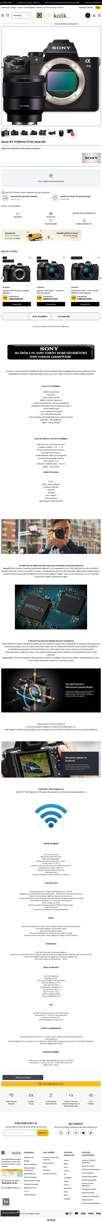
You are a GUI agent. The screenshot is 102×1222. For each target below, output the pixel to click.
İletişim (21, 7)
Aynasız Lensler (88, 1166)
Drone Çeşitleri (87, 1173)
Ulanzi (66, 1185)
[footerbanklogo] (83, 1213)
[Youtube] (83, 1132)
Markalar (39, 7)
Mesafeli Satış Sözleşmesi (29, 1169)
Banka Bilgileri (30, 7)
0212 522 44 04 (86, 7)
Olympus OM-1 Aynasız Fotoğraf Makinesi (16, 291)
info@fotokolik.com (12, 1188)
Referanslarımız (30, 1188)
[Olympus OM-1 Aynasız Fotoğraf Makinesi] (17, 271)
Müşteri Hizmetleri (31, 1184)
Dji (65, 1174)
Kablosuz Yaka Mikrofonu (87, 1184)
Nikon (66, 1164)
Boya (66, 1195)
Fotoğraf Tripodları (89, 1189)
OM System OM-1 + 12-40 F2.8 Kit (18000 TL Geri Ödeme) (84, 291)
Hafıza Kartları (87, 1200)
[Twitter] (75, 1132)
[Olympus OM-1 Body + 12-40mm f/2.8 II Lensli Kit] (51, 271)
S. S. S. (26, 1191)
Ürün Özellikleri (40, 316)
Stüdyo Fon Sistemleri (90, 1196)
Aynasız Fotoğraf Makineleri (88, 1161)
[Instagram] (60, 1132)
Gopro (66, 1181)
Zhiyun (66, 1171)
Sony (66, 1167)
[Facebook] (68, 1132)
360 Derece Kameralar (91, 1169)
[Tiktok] (90, 1132)
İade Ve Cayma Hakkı (32, 1180)
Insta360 (67, 1178)
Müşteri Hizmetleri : (11, 1181)
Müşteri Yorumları (50, 1174)
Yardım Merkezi (30, 1195)
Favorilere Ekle (30, 258)
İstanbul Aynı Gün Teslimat (54, 7)
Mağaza (14, 7)
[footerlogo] (12, 1152)
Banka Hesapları (30, 1164)
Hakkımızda (5, 7)
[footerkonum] (12, 1173)
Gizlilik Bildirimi (29, 1174)
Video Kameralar (88, 1193)
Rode (66, 1192)
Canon (66, 1160)
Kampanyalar (48, 1163)
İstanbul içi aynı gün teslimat (78, 2)
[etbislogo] (6, 1202)
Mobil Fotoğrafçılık (89, 1180)
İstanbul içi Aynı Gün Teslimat (51, 1158)
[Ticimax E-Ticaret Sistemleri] (51, 1220)
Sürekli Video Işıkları (89, 1176)
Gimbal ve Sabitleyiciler (91, 1203)
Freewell (67, 1199)
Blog (45, 1167)
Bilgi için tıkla (15, 199)
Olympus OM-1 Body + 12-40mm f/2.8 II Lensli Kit (50, 291)
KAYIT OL (43, 1133)
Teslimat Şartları (30, 1177)
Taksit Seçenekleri (23, 1077)
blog (98, 7)
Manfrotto (68, 1188)
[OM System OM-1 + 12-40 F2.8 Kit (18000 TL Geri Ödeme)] (85, 271)
